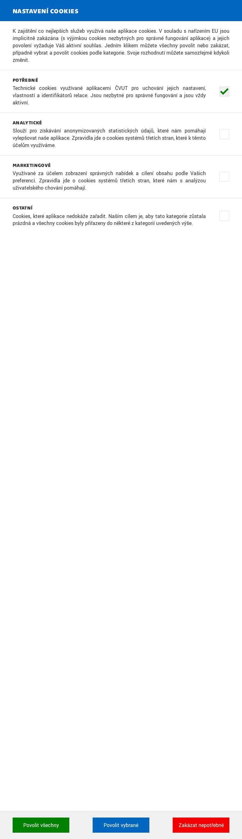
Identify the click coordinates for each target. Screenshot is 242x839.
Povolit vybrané (121, 825)
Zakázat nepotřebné (201, 825)
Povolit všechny (41, 825)
